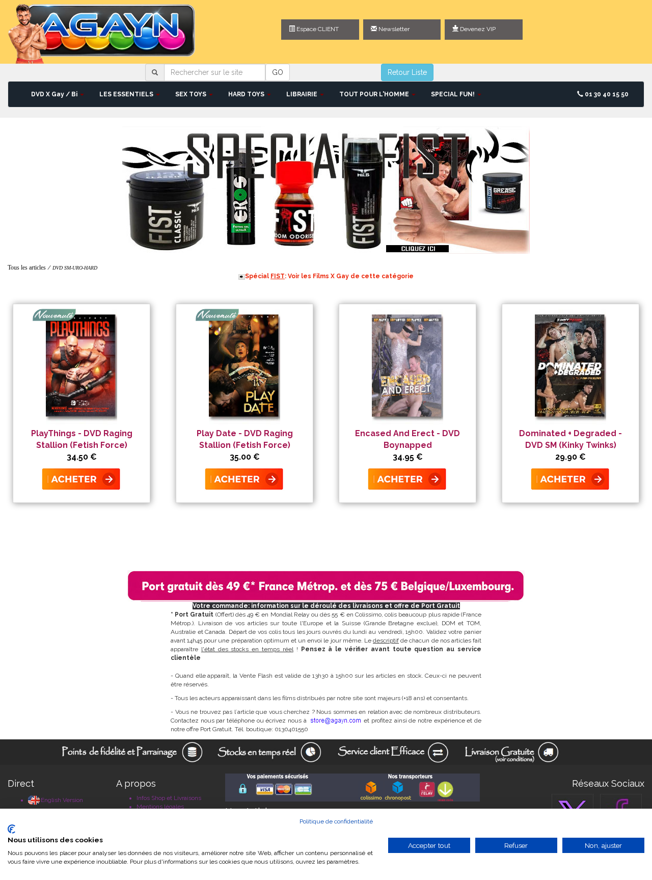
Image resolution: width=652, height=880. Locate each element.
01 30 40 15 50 (606, 94)
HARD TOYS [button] (247, 94)
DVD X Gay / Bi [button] (55, 94)
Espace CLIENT (317, 29)
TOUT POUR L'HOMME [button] (375, 94)
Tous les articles (27, 267)
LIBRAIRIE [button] (302, 94)
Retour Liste (407, 72)
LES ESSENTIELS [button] (127, 94)
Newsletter (393, 29)
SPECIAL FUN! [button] (453, 94)
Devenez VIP (477, 29)
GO (277, 72)
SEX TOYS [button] (191, 94)
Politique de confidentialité (336, 821)
